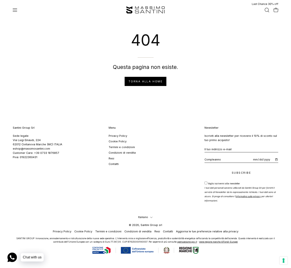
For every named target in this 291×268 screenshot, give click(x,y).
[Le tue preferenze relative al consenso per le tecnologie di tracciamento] (283, 260)
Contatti (114, 164)
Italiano (143, 217)
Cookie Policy (118, 141)
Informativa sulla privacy (248, 196)
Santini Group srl (151, 225)
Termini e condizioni (122, 147)
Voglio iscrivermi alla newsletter (240, 192)
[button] (266, 10)
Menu (112, 127)
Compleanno (213, 159)
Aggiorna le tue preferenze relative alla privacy (207, 231)
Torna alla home (145, 81)
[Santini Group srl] (145, 9)
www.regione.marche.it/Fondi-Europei (218, 241)
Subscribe (241, 172)
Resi (111, 158)
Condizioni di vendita (122, 152)
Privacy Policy (118, 135)
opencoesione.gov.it (187, 241)
